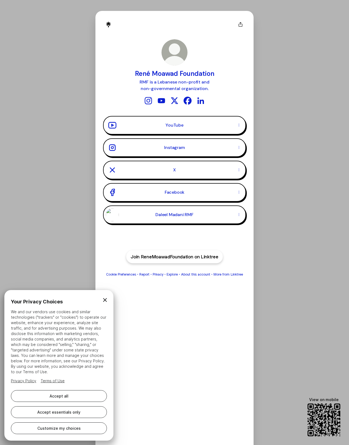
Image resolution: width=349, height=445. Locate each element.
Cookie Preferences (121, 274)
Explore (172, 274)
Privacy (158, 274)
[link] (148, 100)
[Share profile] (240, 24)
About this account (195, 274)
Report (144, 274)
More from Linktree (228, 274)
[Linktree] (108, 24)
